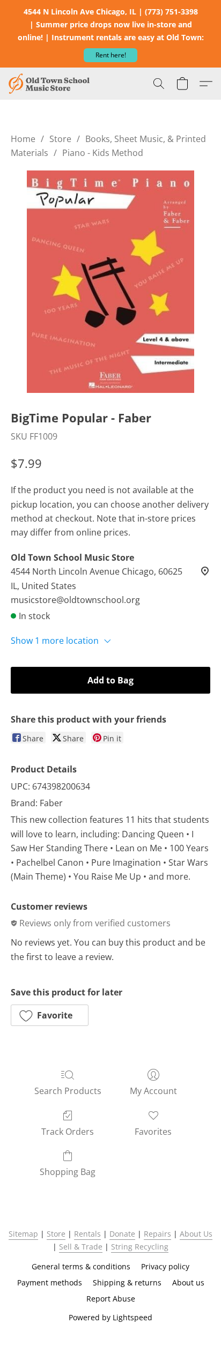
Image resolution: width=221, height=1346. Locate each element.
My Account (153, 1091)
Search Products (67, 1091)
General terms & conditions (81, 1266)
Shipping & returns (127, 1282)
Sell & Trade (80, 1246)
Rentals (87, 1234)
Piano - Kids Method (102, 153)
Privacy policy (165, 1266)
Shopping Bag (67, 1172)
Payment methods (49, 1282)
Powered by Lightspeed (110, 1317)
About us (188, 1282)
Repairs (157, 1234)
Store (60, 139)
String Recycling (139, 1246)
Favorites (153, 1131)
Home (23, 139)
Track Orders (67, 1131)
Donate (122, 1234)
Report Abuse (110, 1298)
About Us (196, 1234)
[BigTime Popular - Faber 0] (110, 281)
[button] (110, 55)
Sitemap (23, 1234)
